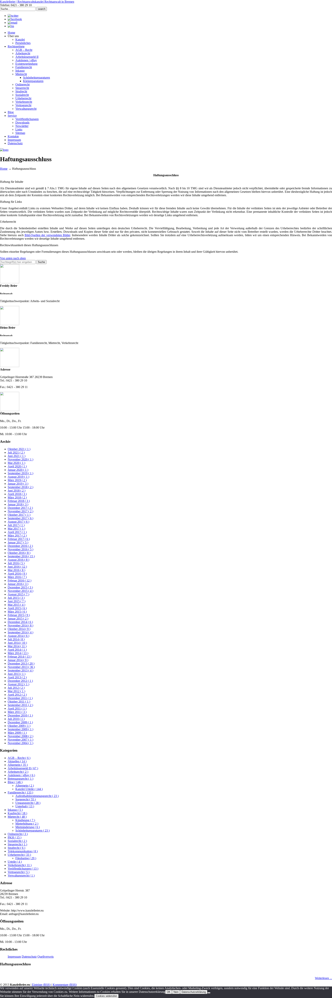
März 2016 (17, 577)
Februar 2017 (19, 539)
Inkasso (15, 809)
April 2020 (17, 466)
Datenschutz (29, 956)
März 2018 (17, 497)
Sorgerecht (25, 799)
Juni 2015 (16, 601)
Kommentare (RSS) (65, 984)
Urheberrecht (19, 854)
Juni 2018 (16, 490)
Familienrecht (20, 792)
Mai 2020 (16, 463)
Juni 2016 (17, 566)
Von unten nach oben (13, 258)
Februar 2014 (19, 656)
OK (168, 992)
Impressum (14, 956)
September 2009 (20, 729)
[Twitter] (13, 15)
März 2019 (17, 480)
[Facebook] (15, 19)
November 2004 (20, 743)
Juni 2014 (17, 642)
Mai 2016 (16, 570)
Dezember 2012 (20, 680)
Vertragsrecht (18, 872)
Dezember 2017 (20, 507)
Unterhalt (24, 806)
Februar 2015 (19, 615)
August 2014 (18, 635)
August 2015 (18, 594)
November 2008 (20, 736)
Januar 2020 (18, 469)
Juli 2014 (16, 639)
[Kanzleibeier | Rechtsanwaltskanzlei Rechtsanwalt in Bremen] (4, 149)
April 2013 (17, 677)
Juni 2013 (16, 674)
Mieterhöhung (26, 823)
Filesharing (25, 858)
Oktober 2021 (19, 449)
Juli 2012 (16, 687)
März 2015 (17, 611)
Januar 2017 (18, 542)
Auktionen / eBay (21, 775)
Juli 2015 (16, 597)
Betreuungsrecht (20, 778)
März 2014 (18, 653)
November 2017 (20, 511)
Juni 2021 (16, 456)
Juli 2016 (16, 563)
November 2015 (20, 590)
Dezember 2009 (20, 722)
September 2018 (20, 487)
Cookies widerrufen (106, 996)
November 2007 (20, 739)
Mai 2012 (16, 691)
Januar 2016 (18, 584)
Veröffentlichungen (23, 868)
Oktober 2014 (19, 629)
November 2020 (20, 459)
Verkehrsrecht (20, 865)
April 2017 (17, 532)
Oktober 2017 (19, 514)
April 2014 (17, 649)
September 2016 (21, 556)
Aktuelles (17, 761)
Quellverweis (45, 956)
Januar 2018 (18, 504)
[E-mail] (12, 22)
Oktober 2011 (19, 701)
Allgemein (18, 764)
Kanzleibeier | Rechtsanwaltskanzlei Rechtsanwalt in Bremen (37, 1)
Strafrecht (16, 847)
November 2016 (20, 549)
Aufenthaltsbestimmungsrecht (37, 796)
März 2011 (17, 712)
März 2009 (17, 732)
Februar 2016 (19, 580)
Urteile (15, 861)
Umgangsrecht (27, 802)
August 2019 (18, 476)
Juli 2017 (16, 525)
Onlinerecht (18, 834)
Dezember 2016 (20, 546)
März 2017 (17, 535)
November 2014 (20, 625)
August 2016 (18, 559)
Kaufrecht (17, 813)
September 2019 (20, 473)
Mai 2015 (16, 604)
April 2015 (17, 608)
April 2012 (17, 694)
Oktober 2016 (19, 552)
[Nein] (208, 992)
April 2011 (17, 708)
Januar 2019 (18, 483)
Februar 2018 (19, 501)
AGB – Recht (19, 758)
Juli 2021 (16, 452)
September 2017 (20, 518)
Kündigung (25, 820)
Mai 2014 (17, 646)
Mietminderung (27, 827)
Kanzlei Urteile (29, 789)
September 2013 (20, 670)
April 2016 (17, 573)
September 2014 (20, 632)
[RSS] (11, 26)
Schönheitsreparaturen (32, 830)
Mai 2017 (16, 528)
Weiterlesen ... (323, 978)
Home (3, 168)
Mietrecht (17, 816)
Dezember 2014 (20, 622)
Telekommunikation (23, 851)
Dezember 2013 (21, 663)
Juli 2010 (16, 718)
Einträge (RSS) (41, 984)
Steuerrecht (17, 844)
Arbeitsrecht (18, 771)
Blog (15, 782)
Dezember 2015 (20, 587)
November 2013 (21, 667)
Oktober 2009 (19, 725)
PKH (14, 837)
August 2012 (18, 684)
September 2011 (20, 705)
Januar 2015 (18, 618)
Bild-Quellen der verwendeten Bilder (47, 235)
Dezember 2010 (20, 715)
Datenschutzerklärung (194, 992)
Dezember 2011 (20, 698)
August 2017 (18, 521)
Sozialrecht (17, 841)
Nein (175, 992)
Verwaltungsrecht (21, 875)
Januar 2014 (18, 660)
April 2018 (17, 494)
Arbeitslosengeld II (23, 768)
